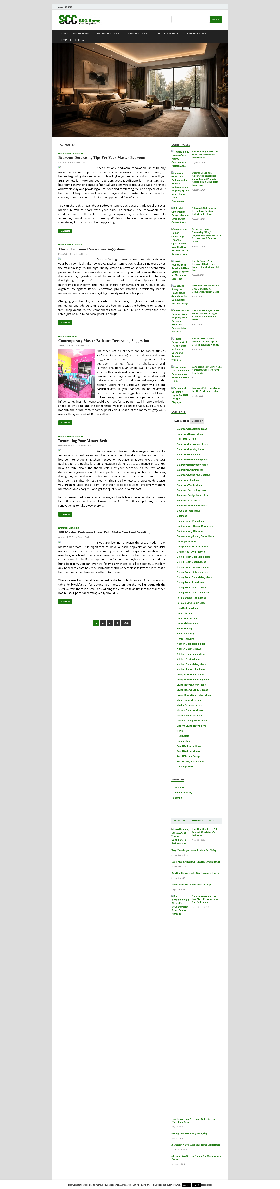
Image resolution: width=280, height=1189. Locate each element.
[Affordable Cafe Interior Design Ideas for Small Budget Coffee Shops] (180, 208)
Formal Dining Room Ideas (191, 598)
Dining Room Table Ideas (190, 582)
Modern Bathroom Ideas (190, 710)
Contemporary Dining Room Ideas (195, 526)
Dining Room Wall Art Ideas (192, 587)
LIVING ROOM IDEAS (73, 40)
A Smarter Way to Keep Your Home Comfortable (195, 1145)
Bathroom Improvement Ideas (193, 444)
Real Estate (183, 736)
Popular (179, 820)
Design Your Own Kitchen (191, 551)
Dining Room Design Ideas (191, 562)
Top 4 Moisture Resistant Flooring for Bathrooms (195, 861)
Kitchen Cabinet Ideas (189, 649)
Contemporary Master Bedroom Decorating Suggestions (104, 340)
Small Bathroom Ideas (189, 746)
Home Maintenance (187, 623)
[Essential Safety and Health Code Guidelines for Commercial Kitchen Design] (180, 286)
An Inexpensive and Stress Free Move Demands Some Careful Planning (205, 899)
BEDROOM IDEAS (137, 33)
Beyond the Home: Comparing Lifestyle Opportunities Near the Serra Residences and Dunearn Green (206, 235)
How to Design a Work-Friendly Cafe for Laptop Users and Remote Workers (205, 341)
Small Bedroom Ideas (188, 751)
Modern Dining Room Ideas (192, 720)
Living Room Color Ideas (190, 674)
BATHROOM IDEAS (108, 33)
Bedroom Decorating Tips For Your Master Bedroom (101, 157)
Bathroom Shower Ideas (190, 470)
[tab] (181, 421)
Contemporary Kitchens (190, 531)
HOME (64, 33)
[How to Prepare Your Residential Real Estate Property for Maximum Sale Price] (180, 261)
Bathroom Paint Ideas (189, 454)
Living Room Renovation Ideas (194, 695)
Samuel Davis (79, 162)
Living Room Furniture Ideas (192, 690)
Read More (64, 230)
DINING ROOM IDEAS (167, 33)
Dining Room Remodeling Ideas (194, 577)
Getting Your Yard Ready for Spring (189, 1133)
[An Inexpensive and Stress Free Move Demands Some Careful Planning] (180, 896)
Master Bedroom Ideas (68, 528)
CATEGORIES (181, 421)
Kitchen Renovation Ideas (191, 669)
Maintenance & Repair (189, 700)
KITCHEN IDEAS (196, 33)
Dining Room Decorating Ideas (194, 557)
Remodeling (183, 741)
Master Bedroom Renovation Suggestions (92, 249)
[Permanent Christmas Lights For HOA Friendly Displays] (180, 388)
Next (125, 623)
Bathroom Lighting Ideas (190, 449)
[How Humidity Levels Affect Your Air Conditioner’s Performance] (180, 152)
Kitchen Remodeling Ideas (191, 664)
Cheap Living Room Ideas (191, 521)
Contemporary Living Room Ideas (195, 536)
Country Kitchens (186, 541)
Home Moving (184, 628)
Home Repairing (186, 633)
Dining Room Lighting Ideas (192, 572)
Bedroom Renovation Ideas (70, 153)
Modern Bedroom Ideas (190, 715)
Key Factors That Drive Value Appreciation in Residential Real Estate (207, 370)
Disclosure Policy (182, 792)
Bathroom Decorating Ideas (192, 429)
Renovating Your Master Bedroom (86, 440)
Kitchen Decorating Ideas (191, 654)
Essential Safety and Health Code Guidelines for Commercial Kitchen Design (205, 288)
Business (182, 516)
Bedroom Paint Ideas (67, 336)
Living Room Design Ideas (191, 685)
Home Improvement (187, 618)
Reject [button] (196, 1185)
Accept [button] (186, 1185)
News (180, 731)
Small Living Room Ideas (190, 761)
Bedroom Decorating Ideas (191, 490)
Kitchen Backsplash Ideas (191, 644)
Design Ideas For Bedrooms (192, 546)
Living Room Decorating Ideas (193, 679)
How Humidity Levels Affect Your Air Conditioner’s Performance (206, 154)
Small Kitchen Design (188, 756)
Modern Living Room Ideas (191, 725)
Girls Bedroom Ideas (188, 608)
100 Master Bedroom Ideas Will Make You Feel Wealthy (104, 532)
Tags (212, 820)
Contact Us (179, 787)
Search (215, 19)
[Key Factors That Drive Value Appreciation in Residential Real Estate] (180, 367)
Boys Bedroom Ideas (188, 511)
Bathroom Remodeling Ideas (192, 459)
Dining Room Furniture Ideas (193, 567)
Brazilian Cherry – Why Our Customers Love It (195, 873)
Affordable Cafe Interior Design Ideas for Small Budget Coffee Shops (204, 211)
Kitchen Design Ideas (188, 659)
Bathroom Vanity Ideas (189, 485)
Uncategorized (185, 766)
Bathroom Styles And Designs (193, 475)
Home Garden (184, 613)
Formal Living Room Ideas (191, 603)
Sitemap (177, 798)
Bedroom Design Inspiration (192, 495)
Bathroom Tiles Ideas (188, 480)
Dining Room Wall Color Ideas (193, 592)
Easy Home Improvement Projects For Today (193, 850)
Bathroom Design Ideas (190, 434)
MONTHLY (197, 421)
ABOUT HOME (81, 33)
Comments (197, 820)
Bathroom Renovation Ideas (192, 464)
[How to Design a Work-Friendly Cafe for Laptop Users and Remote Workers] (180, 339)
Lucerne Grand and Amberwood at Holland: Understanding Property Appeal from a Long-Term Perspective (205, 179)
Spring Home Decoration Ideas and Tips (191, 884)
